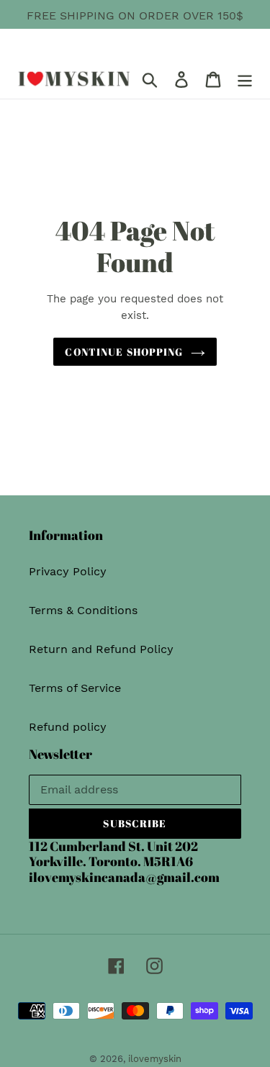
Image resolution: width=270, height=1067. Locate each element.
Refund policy (68, 727)
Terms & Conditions (83, 610)
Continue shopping (124, 352)
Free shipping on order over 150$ (135, 15)
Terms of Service (75, 688)
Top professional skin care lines (125, 33)
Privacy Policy (68, 571)
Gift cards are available (174, 50)
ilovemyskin (154, 1058)
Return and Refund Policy (101, 649)
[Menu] (245, 79)
